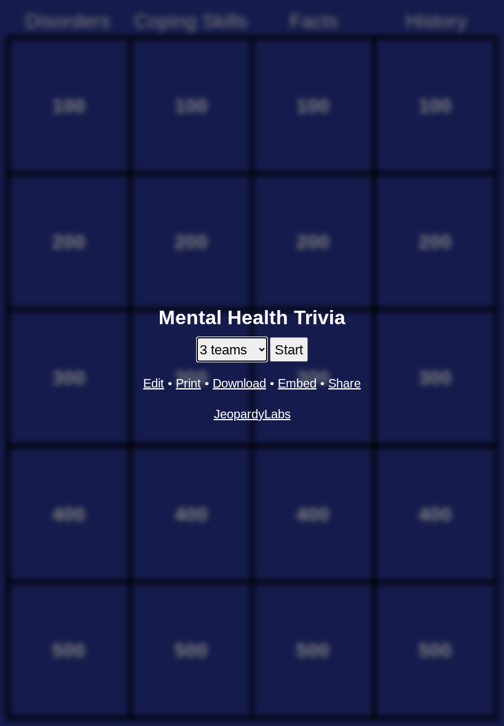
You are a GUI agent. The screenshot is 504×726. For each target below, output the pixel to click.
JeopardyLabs (252, 414)
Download (239, 383)
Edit (153, 383)
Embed (297, 383)
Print (188, 383)
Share (344, 383)
